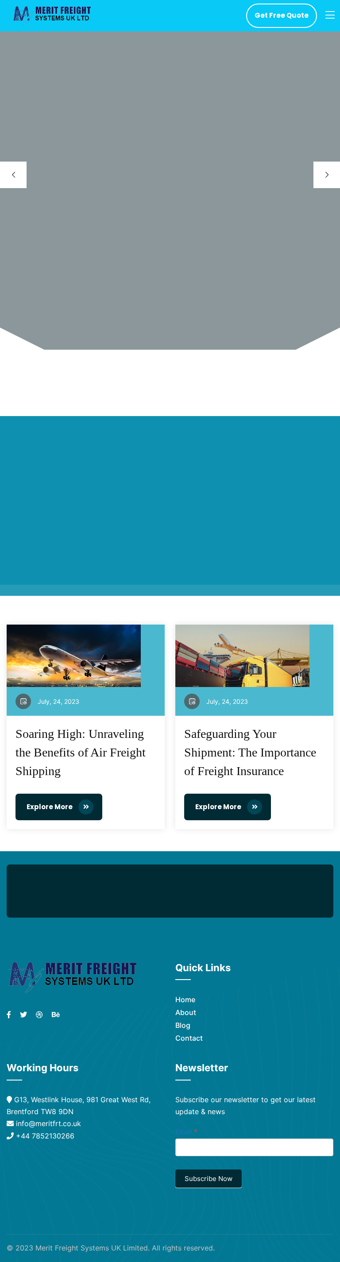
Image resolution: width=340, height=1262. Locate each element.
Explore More (50, 806)
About (185, 1012)
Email (186, 1131)
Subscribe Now (208, 1178)
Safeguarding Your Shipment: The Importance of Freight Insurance (250, 752)
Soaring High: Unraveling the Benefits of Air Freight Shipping (80, 752)
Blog (182, 1025)
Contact (189, 1038)
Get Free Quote (282, 15)
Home (185, 999)
